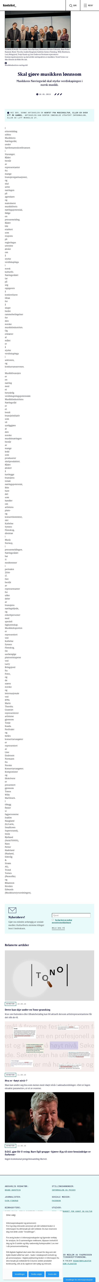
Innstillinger (20, 1274)
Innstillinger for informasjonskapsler (79, 1280)
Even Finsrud (11, 1201)
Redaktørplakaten (82, 1261)
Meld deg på (58, 928)
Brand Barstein (13, 1190)
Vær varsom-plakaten (66, 1264)
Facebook (56, 1201)
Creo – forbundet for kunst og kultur (72, 1211)
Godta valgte (36, 1274)
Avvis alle (52, 1274)
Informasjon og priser (63, 1190)
